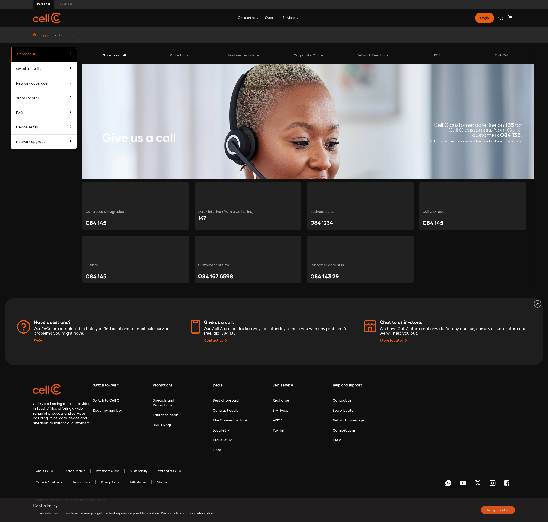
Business (66, 4)
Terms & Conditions (49, 482)
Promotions (162, 385)
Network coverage (32, 83)
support (45, 35)
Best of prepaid (226, 400)
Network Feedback (373, 55)
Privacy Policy (110, 482)
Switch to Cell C (29, 68)
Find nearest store (243, 55)
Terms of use (81, 482)
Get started (247, 17)
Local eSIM (221, 430)
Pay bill (278, 430)
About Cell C (44, 471)
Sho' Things (162, 425)
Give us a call (114, 55)
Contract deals (225, 410)
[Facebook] (508, 484)
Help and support (347, 385)
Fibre (217, 450)
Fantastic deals (166, 415)
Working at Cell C (169, 471)
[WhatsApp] (449, 484)
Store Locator (27, 98)
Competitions (344, 430)
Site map (162, 482)
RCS (437, 55)
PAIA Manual (138, 482)
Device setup (27, 127)
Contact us (26, 54)
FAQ (19, 112)
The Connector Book (230, 420)
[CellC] (47, 17)
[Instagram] (493, 484)
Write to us (179, 55)
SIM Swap (281, 410)
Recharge (281, 400)
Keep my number (107, 410)
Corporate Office (308, 55)
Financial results (74, 471)
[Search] (501, 18)
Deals (217, 385)
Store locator (391, 340)
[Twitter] (478, 484)
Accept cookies (498, 510)
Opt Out (502, 55)
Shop (269, 17)
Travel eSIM (222, 440)
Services (289, 17)
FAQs (38, 340)
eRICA (278, 420)
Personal (43, 4)
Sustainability (138, 471)
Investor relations (107, 471)
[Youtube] (464, 484)
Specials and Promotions (163, 403)
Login (484, 18)
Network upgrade (31, 141)
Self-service (283, 385)
